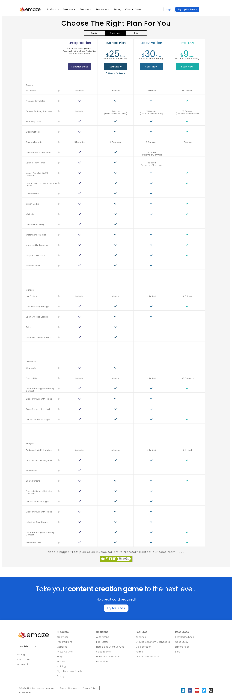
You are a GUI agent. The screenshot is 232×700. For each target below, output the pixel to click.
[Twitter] (204, 690)
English (24, 646)
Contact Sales (133, 9)
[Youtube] (197, 690)
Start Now (115, 66)
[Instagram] (211, 690)
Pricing (117, 9)
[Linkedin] (183, 690)
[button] (187, 9)
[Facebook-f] (190, 690)
